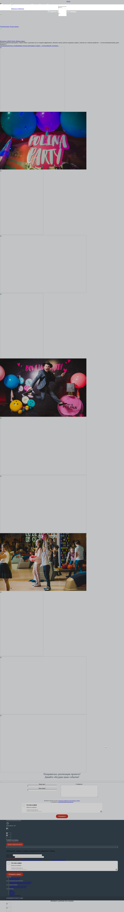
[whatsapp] (35, 49)
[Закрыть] (59, 13)
